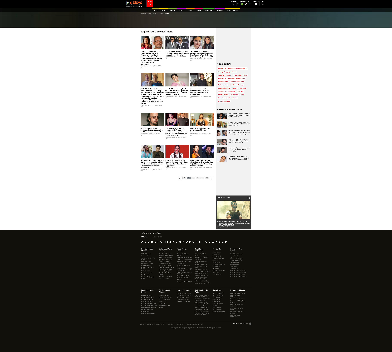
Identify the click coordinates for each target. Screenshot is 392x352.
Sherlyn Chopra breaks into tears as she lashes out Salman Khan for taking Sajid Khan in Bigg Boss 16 (176, 163)
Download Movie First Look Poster (236, 305)
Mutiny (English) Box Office (201, 261)
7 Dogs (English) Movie (224, 75)
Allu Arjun (215, 260)
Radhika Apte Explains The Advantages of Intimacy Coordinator (200, 130)
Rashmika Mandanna (219, 264)
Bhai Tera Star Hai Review (166, 267)
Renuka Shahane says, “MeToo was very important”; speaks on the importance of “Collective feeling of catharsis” (176, 91)
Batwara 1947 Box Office (202, 275)
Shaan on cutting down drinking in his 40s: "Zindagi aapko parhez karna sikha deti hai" (239, 149)
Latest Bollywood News (237, 81)
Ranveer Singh (217, 256)
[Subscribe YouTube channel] (250, 4)
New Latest (184, 290)
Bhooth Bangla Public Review (183, 265)
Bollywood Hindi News (148, 313)
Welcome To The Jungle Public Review (184, 262)
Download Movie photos (237, 299)
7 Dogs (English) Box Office (201, 254)
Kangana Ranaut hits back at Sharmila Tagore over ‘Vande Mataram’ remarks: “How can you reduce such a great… (239, 132)
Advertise (150, 324)
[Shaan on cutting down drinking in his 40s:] (222, 152)
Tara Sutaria (216, 272)
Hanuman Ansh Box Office (202, 283)
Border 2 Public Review (183, 276)
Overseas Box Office (236, 260)
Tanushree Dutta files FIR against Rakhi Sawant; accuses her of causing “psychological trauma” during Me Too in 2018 (201, 54)
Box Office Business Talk (148, 303)
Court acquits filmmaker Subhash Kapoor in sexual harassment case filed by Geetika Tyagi (199, 91)
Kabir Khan (243, 88)
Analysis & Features (236, 256)
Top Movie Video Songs (184, 293)
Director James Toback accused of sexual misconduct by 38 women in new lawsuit (152, 130)
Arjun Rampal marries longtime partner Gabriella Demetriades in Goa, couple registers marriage (239, 115)
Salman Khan (216, 266)
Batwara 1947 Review (165, 257)
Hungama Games (218, 303)
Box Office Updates (147, 301)
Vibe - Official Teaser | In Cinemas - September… (202, 295)
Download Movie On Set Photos (237, 312)
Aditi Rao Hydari (232, 98)
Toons (161, 307)
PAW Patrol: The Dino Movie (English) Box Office (231, 78)
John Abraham (217, 268)
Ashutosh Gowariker (224, 101)
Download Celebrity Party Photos (237, 301)
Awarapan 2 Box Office (201, 273)
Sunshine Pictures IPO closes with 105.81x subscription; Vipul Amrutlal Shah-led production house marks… (238, 158)
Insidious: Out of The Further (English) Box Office (201, 266)
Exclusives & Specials (183, 301)
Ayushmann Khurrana (219, 270)
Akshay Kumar (217, 252)
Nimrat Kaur (221, 98)
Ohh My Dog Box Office (201, 281)
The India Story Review (165, 276)
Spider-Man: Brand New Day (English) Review (166, 270)
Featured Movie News (147, 297)
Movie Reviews (145, 311)
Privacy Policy (160, 324)
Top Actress (234, 268)
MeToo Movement (158, 13)
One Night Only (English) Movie (227, 72)
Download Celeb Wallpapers (235, 296)
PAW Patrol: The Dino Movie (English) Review (166, 254)
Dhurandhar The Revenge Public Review (184, 269)
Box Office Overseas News (149, 305)
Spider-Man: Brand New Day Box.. (227, 88)
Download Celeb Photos (237, 293)
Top (217, 249)
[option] (233, 214)
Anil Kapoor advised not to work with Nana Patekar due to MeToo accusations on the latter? (177, 53)
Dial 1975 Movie (146, 254)
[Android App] (247, 323)
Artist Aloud (216, 301)
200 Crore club (234, 264)
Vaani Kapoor (217, 262)
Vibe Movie (144, 275)
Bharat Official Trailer (219, 311)
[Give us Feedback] (256, 4)
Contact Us (180, 324)
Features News (222, 85)
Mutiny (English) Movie (240, 75)
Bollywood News (223, 81)
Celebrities (157, 237)
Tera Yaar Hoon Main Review (165, 273)
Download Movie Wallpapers (235, 315)
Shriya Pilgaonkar (223, 94)
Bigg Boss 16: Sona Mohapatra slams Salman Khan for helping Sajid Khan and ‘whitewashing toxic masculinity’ (201, 163)
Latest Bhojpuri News (219, 295)
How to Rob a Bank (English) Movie (147, 264)
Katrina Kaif (216, 254)
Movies (144, 237)
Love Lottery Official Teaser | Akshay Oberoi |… (202, 306)
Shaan (242, 94)
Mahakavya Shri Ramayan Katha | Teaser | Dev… (202, 299)
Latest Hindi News (218, 293)
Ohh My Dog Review (165, 265)
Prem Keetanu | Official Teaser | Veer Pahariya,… (202, 310)
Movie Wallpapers (164, 305)
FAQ (201, 324)
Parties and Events (164, 295)
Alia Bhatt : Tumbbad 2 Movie (226, 91)
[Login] (262, 4)
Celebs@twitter (217, 297)
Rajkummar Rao (217, 274)
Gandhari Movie (146, 261)
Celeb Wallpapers (164, 299)
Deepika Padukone (218, 258)
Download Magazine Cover (236, 308)
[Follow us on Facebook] (238, 4)
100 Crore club (234, 262)
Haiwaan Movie (145, 271)
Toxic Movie (144, 256)
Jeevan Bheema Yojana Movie (148, 258)
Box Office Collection (236, 254)
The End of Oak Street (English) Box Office (201, 278)
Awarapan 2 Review (165, 263)
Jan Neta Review (164, 278)
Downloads (237, 290)
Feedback (170, 324)
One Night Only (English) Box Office (202, 258)
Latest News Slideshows (148, 307)
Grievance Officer (192, 324)
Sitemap (215, 305)
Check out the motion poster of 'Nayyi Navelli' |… (202, 303)
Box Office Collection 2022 (238, 272)
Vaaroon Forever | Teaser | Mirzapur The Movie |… (202, 313)
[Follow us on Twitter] (246, 4)
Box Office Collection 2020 (238, 276)
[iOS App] (250, 323)
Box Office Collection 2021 (238, 274)
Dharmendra (234, 94)
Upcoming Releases (147, 309)
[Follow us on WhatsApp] (242, 4)
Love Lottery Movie (147, 273)
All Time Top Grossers (236, 258)
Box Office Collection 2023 (238, 270)
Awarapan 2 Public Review (184, 257)
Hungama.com (217, 299)
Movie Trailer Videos (183, 297)
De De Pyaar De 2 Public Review (184, 278)
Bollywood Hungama (146, 13)
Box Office (199, 250)
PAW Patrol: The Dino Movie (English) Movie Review (232, 68)
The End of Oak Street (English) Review (165, 260)
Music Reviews (217, 309)
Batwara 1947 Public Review (183, 254)
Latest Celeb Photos (165, 297)
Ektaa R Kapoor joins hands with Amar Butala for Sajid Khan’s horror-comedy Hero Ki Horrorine (239, 123)
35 (207, 178)
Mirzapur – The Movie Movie (147, 268)
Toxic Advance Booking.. (236, 85)
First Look (162, 303)
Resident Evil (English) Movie (147, 277)
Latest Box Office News (148, 299)
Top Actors (233, 266)
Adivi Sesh (240, 91)
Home (142, 324)
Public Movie (182, 250)
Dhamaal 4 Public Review (184, 259)
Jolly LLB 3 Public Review (184, 281)
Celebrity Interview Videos (184, 295)
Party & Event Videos (183, 299)
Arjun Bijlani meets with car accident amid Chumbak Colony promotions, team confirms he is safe (238, 141)
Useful (217, 290)
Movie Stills (162, 301)
